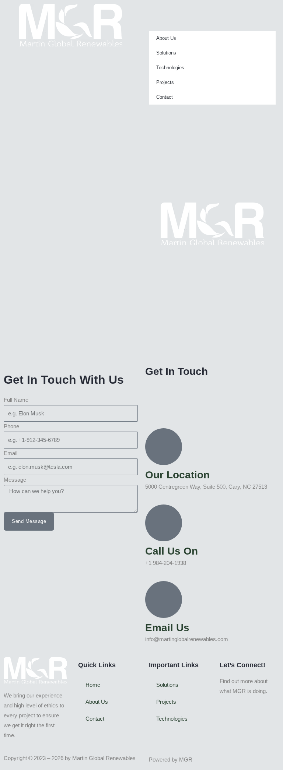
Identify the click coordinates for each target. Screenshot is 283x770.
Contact (164, 97)
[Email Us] (163, 599)
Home (92, 685)
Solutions (166, 53)
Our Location (177, 475)
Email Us (167, 627)
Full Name (16, 400)
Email (10, 453)
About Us (166, 38)
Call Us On (171, 551)
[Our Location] (163, 446)
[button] (212, 9)
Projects (165, 82)
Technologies (170, 67)
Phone (11, 426)
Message (15, 480)
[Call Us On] (163, 522)
